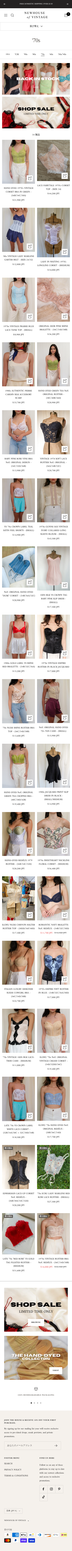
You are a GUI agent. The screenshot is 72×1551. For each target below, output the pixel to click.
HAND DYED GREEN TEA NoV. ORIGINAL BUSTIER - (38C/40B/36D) (53, 394)
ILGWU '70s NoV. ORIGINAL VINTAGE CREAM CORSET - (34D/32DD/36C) (53, 1061)
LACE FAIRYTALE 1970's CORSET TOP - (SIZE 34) (53, 187)
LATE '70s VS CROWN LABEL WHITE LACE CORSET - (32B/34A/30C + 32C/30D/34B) (18, 1129)
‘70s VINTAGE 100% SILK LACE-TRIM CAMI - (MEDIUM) (18, 1059)
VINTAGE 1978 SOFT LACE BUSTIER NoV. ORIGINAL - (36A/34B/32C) (53, 462)
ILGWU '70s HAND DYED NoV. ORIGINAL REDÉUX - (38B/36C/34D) (53, 1129)
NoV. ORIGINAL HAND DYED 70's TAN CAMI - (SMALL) (53, 729)
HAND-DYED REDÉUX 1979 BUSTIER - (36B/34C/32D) (18, 862)
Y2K (17, 54)
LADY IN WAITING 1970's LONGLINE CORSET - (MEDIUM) (53, 263)
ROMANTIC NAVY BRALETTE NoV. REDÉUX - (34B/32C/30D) (53, 927)
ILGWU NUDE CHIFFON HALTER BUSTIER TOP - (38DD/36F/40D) (18, 927)
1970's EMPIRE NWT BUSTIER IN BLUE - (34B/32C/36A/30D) (53, 991)
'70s (43, 54)
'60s (51, 54)
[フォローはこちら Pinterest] (59, 1489)
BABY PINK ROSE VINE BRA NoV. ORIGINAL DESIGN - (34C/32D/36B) (19, 462)
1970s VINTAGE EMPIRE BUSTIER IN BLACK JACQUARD (53, 665)
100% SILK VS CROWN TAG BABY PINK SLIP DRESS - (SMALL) (53, 598)
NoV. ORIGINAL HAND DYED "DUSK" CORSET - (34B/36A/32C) (18, 594)
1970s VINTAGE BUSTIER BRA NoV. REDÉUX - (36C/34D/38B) (53, 1261)
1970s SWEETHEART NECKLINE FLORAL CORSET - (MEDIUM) (53, 862)
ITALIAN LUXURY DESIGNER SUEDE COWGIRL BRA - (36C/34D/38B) (18, 992)
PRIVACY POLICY (12, 1470)
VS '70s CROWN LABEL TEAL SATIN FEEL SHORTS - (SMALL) (18, 528)
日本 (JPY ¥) (11, 1511)
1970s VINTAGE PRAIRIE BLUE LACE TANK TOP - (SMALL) (18, 328)
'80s (34, 54)
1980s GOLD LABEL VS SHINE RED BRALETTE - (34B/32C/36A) (18, 665)
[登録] (56, 1445)
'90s (25, 54)
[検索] (12, 15)
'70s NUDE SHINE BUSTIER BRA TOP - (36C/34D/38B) (18, 730)
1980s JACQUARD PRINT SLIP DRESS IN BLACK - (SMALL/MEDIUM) (53, 795)
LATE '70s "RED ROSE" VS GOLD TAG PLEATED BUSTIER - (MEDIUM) (18, 1262)
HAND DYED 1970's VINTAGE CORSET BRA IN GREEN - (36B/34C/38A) (18, 191)
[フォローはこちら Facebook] (43, 1489)
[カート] (66, 15)
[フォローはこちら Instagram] (51, 1489)
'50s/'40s (62, 54)
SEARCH (8, 1464)
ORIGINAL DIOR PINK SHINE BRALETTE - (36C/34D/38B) (53, 328)
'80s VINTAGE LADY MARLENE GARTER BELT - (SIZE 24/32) (18, 258)
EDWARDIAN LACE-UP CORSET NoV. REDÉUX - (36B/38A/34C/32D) (18, 1197)
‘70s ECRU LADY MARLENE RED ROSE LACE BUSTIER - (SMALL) (53, 1195)
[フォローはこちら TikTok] (43, 1497)
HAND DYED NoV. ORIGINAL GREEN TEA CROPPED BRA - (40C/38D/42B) (18, 796)
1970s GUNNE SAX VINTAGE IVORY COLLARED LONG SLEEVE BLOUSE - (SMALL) (53, 530)
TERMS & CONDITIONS (16, 1476)
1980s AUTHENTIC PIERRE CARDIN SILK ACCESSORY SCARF (18, 394)
